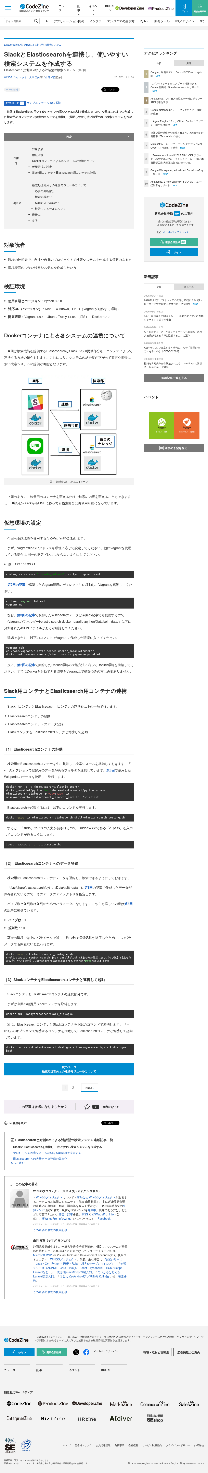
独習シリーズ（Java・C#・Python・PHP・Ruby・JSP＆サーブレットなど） (77, 1261)
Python (144, 21)
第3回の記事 (26, 615)
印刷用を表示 (18, 1123)
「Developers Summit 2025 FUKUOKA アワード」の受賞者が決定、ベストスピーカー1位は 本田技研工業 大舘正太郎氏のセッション (177, 158)
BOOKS (110, 6)
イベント (93, 8)
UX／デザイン (184, 21)
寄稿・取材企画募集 (156, 1352)
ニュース (189, 287)
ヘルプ (67, 1445)
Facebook (104, 1218)
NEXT (89, 1087)
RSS (85, 1214)
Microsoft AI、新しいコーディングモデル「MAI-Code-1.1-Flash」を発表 (177, 145)
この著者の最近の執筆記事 (50, 1230)
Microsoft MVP (42, 1255)
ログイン (176, 252)
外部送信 (199, 1445)
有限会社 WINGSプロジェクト (96, 1197)
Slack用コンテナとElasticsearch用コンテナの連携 (64, 172)
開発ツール (162, 21)
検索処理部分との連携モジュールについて (59, 185)
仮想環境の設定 (42, 167)
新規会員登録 (175, 242)
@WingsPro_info (103, 1214)
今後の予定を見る (176, 448)
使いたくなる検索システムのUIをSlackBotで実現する (47, 1153)
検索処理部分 (43, 197)
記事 (78, 8)
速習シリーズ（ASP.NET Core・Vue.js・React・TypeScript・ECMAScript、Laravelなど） (79, 1267)
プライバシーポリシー (178, 1445)
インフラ (96, 21)
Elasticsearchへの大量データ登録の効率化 (40, 1158)
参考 (35, 220)
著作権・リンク (83, 1445)
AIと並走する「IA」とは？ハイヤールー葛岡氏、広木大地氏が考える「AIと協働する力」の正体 (173, 333)
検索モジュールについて (50, 208)
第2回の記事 (16, 584)
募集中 (92, 1210)
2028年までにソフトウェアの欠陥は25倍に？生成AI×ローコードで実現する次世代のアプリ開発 (173, 301)
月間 (188, 63)
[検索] (36, 21)
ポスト (111, 89)
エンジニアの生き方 (120, 21)
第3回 (110, 770)
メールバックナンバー (176, 232)
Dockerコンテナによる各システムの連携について (63, 161)
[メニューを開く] (8, 8)
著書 (61, 1214)
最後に (36, 214)
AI (47, 21)
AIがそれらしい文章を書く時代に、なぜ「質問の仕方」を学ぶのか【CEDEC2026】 (172, 349)
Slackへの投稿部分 (47, 203)
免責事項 (119, 1445)
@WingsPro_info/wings (56, 1218)
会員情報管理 (103, 1445)
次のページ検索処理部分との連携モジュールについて (69, 1069)
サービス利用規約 (152, 1445)
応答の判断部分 (45, 191)
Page (16, 203)
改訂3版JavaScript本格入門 (74, 1272)
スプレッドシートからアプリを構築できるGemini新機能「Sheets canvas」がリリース (175, 85)
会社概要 (133, 1445)
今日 (159, 63)
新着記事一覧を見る (174, 378)
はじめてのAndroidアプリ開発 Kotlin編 (85, 1276)
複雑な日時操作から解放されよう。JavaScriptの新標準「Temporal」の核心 (177, 134)
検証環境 (37, 155)
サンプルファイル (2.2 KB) (44, 103)
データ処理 (12, 89)
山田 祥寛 (50, 77)
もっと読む (17, 1163)
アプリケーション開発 (69, 21)
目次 (69, 137)
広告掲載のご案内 (188, 1352)
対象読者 (37, 149)
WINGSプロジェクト (49, 1197)
